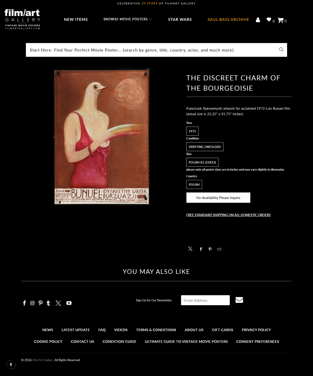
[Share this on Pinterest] (211, 249)
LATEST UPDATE (76, 329)
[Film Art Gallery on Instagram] (32, 303)
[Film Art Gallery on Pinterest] (40, 303)
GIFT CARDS (222, 329)
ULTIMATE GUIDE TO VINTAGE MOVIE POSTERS (186, 341)
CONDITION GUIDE (119, 341)
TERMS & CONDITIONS (156, 329)
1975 (192, 131)
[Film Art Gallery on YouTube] (69, 303)
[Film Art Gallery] (22, 19)
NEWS (47, 329)
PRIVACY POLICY (256, 329)
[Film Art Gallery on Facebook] (24, 303)
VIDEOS (121, 329)
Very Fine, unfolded (205, 147)
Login (259, 20)
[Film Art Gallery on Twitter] (59, 302)
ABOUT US (194, 329)
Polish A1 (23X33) (202, 162)
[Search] (281, 50)
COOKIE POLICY (48, 341)
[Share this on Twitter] (191, 248)
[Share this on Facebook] (202, 249)
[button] (128, 19)
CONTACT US (82, 341)
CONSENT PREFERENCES (257, 341)
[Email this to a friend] (220, 249)
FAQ (102, 329)
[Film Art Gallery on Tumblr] (48, 303)
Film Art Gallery (43, 360)
